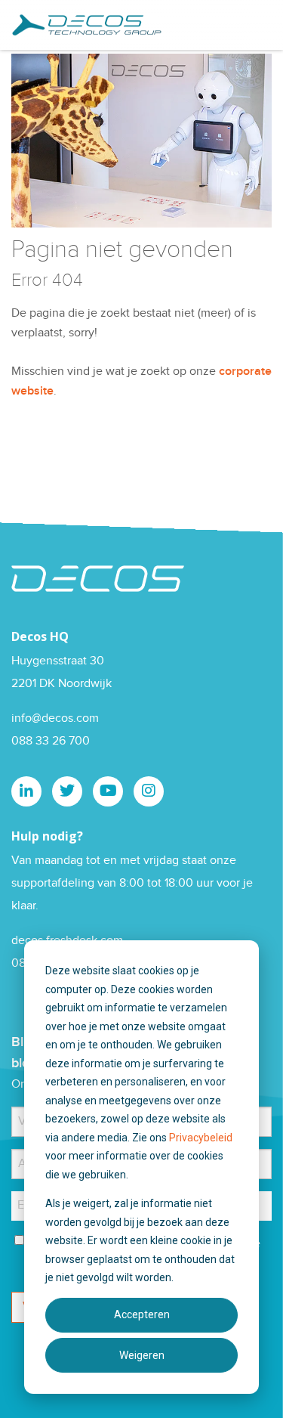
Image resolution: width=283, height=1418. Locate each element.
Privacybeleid (200, 1138)
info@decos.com (55, 718)
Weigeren (142, 1355)
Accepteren (142, 1314)
